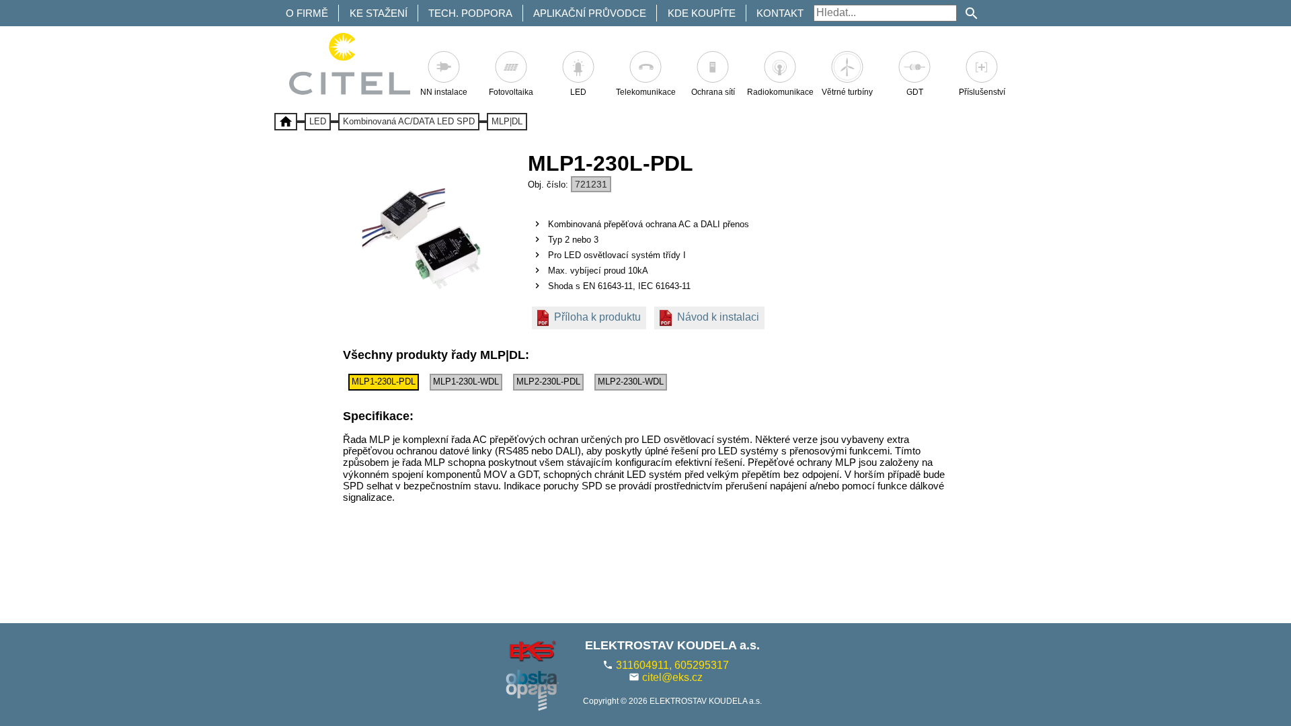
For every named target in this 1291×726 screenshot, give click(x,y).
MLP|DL (507, 121)
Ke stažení (378, 13)
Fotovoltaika (511, 92)
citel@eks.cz (672, 677)
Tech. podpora (470, 13)
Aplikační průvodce (589, 13)
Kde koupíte (702, 13)
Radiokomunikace (780, 92)
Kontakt (780, 13)
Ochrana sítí (713, 92)
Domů (285, 121)
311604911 (642, 665)
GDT (914, 92)
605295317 (701, 665)
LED (578, 92)
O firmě (307, 13)
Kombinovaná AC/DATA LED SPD (409, 121)
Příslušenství (982, 92)
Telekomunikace (646, 92)
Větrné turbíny (847, 92)
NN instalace (443, 92)
